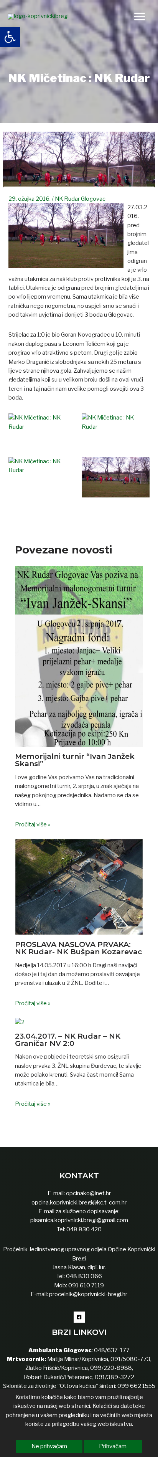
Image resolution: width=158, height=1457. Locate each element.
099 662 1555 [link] (136, 1386)
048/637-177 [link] (111, 1350)
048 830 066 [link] (83, 1276)
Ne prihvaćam (49, 1446)
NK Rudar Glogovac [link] (80, 198)
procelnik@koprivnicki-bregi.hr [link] (88, 1294)
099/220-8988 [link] (111, 1367)
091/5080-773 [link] (129, 1359)
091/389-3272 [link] (114, 1377)
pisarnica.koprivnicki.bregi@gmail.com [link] (79, 1220)
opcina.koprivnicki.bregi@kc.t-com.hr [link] (79, 1202)
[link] (10, 37)
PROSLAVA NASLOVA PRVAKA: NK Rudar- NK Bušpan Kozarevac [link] (78, 948)
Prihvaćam (113, 1446)
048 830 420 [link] (83, 1229)
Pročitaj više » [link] (33, 824)
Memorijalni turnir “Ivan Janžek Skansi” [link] (75, 760)
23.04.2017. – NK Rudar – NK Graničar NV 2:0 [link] (67, 1039)
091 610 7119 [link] (86, 1285)
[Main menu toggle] (139, 16)
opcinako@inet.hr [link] (88, 1193)
